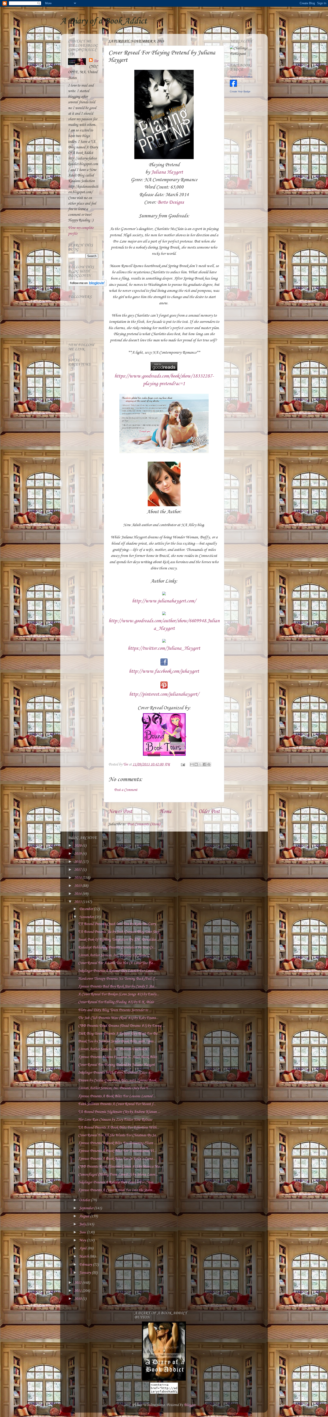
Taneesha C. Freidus (241, 76)
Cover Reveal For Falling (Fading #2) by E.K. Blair (116, 1002)
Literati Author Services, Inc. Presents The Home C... (115, 955)
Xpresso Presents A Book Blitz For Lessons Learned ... (117, 1096)
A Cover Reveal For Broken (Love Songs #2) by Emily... (118, 994)
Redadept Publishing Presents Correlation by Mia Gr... (117, 947)
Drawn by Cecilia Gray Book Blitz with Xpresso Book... (118, 1080)
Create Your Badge (240, 91)
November (87, 917)
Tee (95, 61)
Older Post (209, 812)
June (83, 1232)
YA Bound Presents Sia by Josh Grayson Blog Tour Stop (118, 932)
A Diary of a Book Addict (103, 21)
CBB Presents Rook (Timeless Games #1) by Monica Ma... (120, 1166)
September (86, 1208)
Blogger (189, 1405)
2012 (78, 1283)
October (85, 1200)
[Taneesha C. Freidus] (233, 86)
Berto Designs (170, 202)
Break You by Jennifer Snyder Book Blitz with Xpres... (117, 1041)
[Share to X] (200, 764)
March (84, 1256)
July (82, 1224)
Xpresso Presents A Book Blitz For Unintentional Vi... (117, 1151)
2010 (78, 1299)
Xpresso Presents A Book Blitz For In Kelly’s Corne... (116, 1159)
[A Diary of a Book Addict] (164, 1380)
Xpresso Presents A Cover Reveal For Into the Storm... (116, 1190)
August (84, 1216)
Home (165, 812)
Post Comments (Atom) (143, 824)
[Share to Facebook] (204, 764)
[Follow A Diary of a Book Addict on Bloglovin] (87, 285)
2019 (78, 854)
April (83, 1248)
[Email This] (192, 764)
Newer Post (120, 812)
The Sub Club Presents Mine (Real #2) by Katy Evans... (118, 1018)
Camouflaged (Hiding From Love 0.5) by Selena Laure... (118, 1174)
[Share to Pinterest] (209, 764)
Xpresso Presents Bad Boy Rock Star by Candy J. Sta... (117, 986)
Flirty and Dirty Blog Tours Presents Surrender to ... (115, 1010)
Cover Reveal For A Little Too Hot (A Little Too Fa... (116, 963)
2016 (78, 878)
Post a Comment (125, 790)
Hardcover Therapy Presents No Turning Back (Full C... (117, 979)
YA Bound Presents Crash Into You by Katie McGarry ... (118, 924)
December (86, 909)
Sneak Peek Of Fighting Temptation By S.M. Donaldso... (118, 940)
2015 (78, 886)
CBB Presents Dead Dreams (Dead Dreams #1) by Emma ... (121, 1026)
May (83, 1240)
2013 (78, 902)
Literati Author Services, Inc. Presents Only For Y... (114, 1088)
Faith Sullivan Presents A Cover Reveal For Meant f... (117, 1104)
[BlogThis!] (196, 764)
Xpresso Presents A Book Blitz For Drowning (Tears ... (117, 1143)
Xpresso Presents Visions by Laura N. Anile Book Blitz (117, 1057)
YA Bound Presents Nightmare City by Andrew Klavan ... (119, 1112)
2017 (78, 870)
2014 (78, 894)
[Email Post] (182, 764)
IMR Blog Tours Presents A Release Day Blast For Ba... (119, 1033)
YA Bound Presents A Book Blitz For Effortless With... (118, 1127)
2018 (78, 862)
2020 (78, 846)
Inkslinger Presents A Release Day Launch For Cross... (117, 1182)
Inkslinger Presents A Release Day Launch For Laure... (117, 971)
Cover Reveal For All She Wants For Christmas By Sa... (118, 1135)
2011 (78, 1291)
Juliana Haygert (167, 172)
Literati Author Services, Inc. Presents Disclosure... (114, 1049)
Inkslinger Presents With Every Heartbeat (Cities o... (115, 1073)
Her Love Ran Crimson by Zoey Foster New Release (115, 1120)
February (86, 1265)
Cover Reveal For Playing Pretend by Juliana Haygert (116, 1065)
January (85, 1273)
